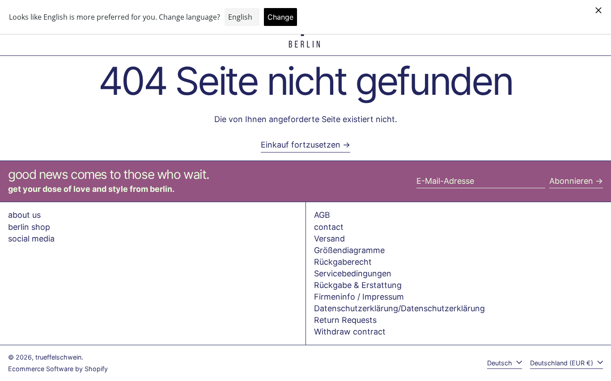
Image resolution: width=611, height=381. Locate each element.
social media (31, 238)
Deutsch (500, 363)
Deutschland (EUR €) (562, 363)
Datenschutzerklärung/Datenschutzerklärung (399, 308)
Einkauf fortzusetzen (300, 144)
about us (24, 215)
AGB (322, 215)
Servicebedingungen (352, 273)
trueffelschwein (58, 357)
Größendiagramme (349, 250)
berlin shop (29, 227)
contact (329, 227)
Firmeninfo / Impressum (359, 296)
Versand (329, 238)
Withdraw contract (350, 331)
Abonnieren (571, 181)
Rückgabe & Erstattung (358, 285)
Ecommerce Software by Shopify (58, 369)
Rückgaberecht (343, 262)
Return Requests (345, 320)
